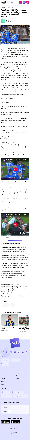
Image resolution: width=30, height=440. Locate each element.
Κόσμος (2, 384)
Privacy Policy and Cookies (20, 396)
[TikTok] (19, 352)
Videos (17, 378)
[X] (11, 352)
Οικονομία (3, 378)
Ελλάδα (2, 381)
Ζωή (17, 375)
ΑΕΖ (12, 305)
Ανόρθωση (5, 305)
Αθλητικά (3, 7)
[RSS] (26, 352)
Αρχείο (17, 381)
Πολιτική (3, 375)
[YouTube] (22, 352)
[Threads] (15, 352)
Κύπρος (2, 372)
